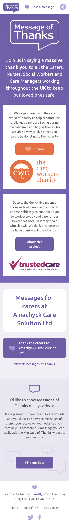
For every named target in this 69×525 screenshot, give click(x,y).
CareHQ (37, 494)
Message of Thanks (11, 8)
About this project (34, 244)
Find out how (34, 462)
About (14, 507)
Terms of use (30, 507)
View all (34, 364)
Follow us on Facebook (39, 517)
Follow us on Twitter (31, 517)
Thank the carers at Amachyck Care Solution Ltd (37, 348)
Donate (29, 151)
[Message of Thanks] (34, 35)
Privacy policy (51, 507)
